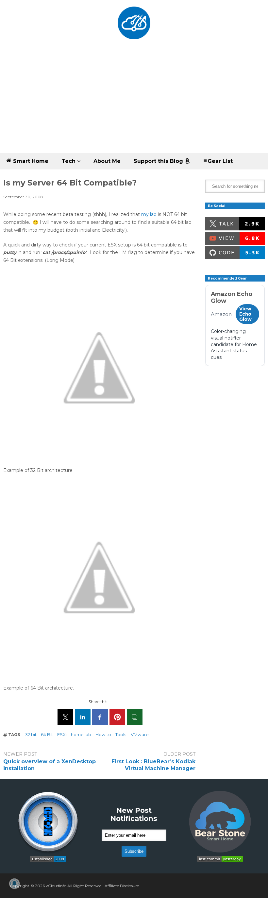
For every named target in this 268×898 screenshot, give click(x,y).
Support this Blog (159, 161)
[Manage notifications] (14, 883)
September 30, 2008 (23, 196)
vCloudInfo (56, 885)
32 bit (31, 734)
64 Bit (47, 734)
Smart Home (29, 161)
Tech (69, 161)
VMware (140, 734)
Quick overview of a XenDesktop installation (49, 764)
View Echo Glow (245, 314)
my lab (149, 214)
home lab (81, 734)
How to (103, 734)
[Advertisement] (134, 104)
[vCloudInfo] (134, 27)
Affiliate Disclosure (122, 885)
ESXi (62, 734)
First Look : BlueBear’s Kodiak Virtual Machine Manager (153, 764)
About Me (107, 161)
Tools (120, 734)
